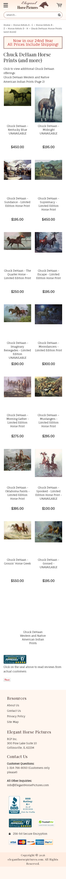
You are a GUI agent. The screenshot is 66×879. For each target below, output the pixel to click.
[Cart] (59, 5)
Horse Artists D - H (18, 28)
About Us (13, 705)
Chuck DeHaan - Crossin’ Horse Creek (17, 561)
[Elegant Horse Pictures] (32, 5)
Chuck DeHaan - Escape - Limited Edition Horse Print (48, 274)
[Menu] (7, 5)
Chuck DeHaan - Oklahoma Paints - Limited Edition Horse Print (17, 493)
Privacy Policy (16, 716)
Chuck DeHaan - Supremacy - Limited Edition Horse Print (48, 204)
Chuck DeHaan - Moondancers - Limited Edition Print (48, 346)
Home (7, 25)
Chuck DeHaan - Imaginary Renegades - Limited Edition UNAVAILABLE (17, 350)
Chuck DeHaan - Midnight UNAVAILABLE (48, 129)
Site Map (13, 722)
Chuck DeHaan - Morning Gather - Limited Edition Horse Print (17, 420)
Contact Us (14, 710)
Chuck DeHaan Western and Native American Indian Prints (33, 637)
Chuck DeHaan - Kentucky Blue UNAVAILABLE (17, 129)
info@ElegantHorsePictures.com (28, 785)
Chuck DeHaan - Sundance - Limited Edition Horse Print (17, 202)
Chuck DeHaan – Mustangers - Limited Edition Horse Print (48, 420)
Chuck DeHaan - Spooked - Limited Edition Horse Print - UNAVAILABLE (48, 493)
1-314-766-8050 (17, 768)
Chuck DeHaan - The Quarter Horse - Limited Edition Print (17, 274)
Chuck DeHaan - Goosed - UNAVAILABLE (48, 563)
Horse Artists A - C (23, 25)
